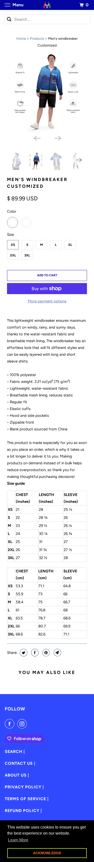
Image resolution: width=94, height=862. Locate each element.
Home (21, 38)
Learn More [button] (18, 840)
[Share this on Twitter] (23, 652)
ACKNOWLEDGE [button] (47, 853)
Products (37, 38)
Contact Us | (20, 763)
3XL (27, 255)
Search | (15, 751)
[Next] (57, 137)
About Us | (17, 775)
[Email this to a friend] (56, 652)
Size (10, 234)
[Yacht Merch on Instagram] (23, 724)
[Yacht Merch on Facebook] (10, 724)
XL (70, 245)
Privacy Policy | (24, 787)
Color (11, 211)
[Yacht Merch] (47, 5)
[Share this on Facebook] (34, 652)
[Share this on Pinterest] (45, 652)
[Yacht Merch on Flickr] (31, 724)
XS (13, 245)
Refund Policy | (23, 810)
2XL (13, 255)
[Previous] (36, 137)
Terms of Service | (27, 798)
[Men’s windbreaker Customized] (47, 92)
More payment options (47, 301)
